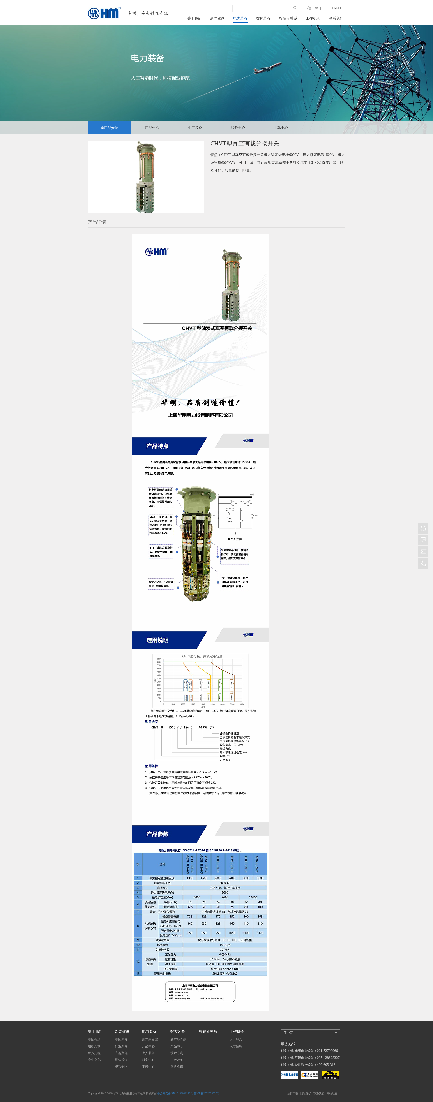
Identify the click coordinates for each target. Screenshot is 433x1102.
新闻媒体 (217, 18)
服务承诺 (176, 1066)
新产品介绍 (109, 128)
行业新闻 (121, 1046)
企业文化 (94, 1060)
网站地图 (332, 1093)
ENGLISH (338, 8)
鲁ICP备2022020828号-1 (208, 1093)
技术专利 (176, 1053)
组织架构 (94, 1046)
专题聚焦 (121, 1053)
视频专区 (121, 1066)
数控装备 (263, 18)
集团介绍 (94, 1039)
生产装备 (195, 128)
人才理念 (236, 1039)
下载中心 (281, 128)
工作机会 (313, 18)
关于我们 (194, 18)
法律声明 (292, 1093)
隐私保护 (305, 1093)
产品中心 (152, 128)
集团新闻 (121, 1039)
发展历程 (94, 1053)
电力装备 (240, 18)
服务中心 (238, 128)
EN (325, 8)
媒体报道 (121, 1060)
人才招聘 (236, 1046)
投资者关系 (288, 18)
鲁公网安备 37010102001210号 (175, 1093)
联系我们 (336, 18)
